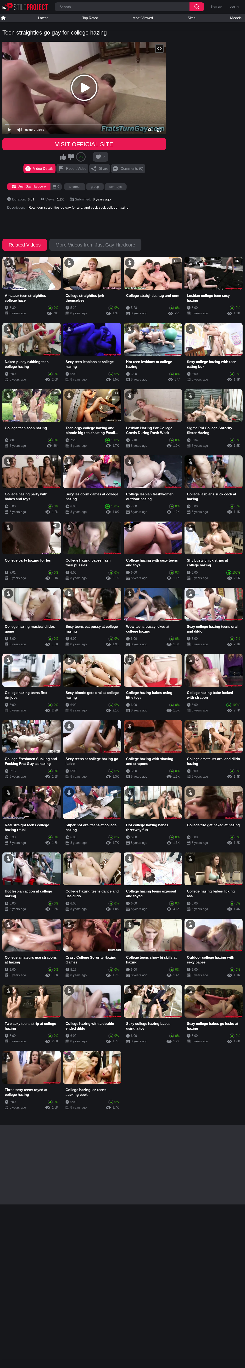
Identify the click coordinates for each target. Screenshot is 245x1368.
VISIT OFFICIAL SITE (84, 144)
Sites (191, 18)
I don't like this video (70, 157)
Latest (43, 18)
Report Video (76, 168)
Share (103, 168)
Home (3, 18)
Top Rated (90, 18)
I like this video (63, 157)
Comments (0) (132, 168)
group (95, 186)
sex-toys (115, 186)
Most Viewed (143, 18)
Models (236, 18)
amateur (75, 186)
